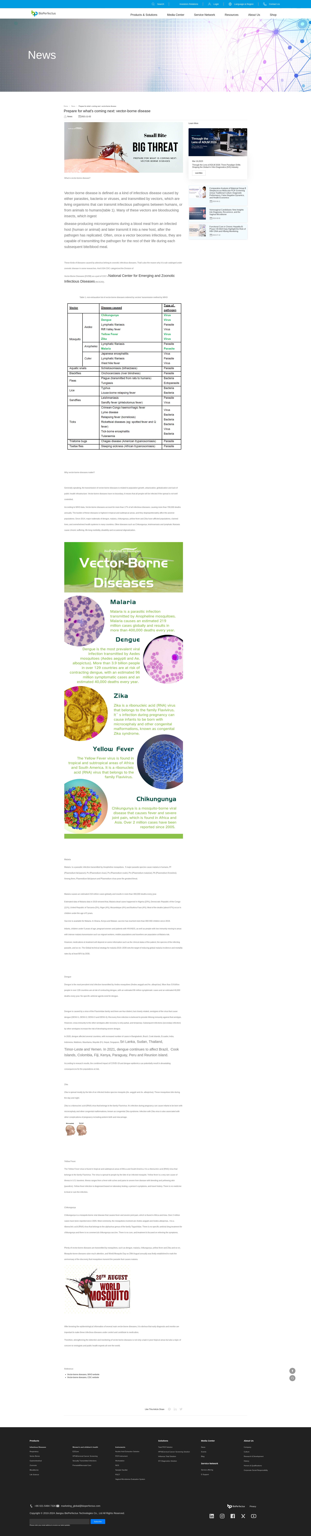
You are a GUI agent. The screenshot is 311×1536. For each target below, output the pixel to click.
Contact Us (274, 4)
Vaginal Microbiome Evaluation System (130, 1479)
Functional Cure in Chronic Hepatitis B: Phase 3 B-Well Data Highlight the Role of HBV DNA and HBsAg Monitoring (227, 229)
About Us (254, 14)
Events (203, 1452)
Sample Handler (121, 1470)
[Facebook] (233, 1516)
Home (66, 106)
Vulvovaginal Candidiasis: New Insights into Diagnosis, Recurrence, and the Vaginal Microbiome (226, 212)
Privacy (253, 1506)
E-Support (205, 1474)
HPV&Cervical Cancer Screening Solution (174, 1452)
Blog (202, 1456)
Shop (273, 14)
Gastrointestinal (36, 1461)
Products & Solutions (143, 14)
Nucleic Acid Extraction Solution (127, 1451)
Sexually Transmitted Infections (84, 1461)
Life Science (34, 1475)
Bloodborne (34, 1470)
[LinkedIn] (212, 1516)
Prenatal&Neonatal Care (82, 1465)
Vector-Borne (35, 1456)
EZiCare (76, 1451)
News (73, 106)
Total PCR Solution (165, 1447)
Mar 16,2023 (197, 161)
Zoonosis (33, 1465)
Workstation (119, 1461)
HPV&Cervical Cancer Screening (85, 1456)
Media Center (175, 14)
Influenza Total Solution (167, 1456)
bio (43, 13)
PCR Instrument (121, 1456)
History (246, 1461)
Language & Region (244, 4)
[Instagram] (222, 1516)
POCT (117, 1475)
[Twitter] (243, 1516)
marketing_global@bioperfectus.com (80, 1505)
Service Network (204, 14)
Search (160, 4)
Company (247, 1447)
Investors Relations (189, 4)
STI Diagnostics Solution (167, 1461)
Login (216, 4)
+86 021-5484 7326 (45, 1505)
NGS (117, 1465)
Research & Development (253, 1456)
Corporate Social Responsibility (256, 1470)
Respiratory (34, 1451)
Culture (246, 1452)
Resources (231, 14)
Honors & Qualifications (253, 1466)
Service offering (207, 1470)
